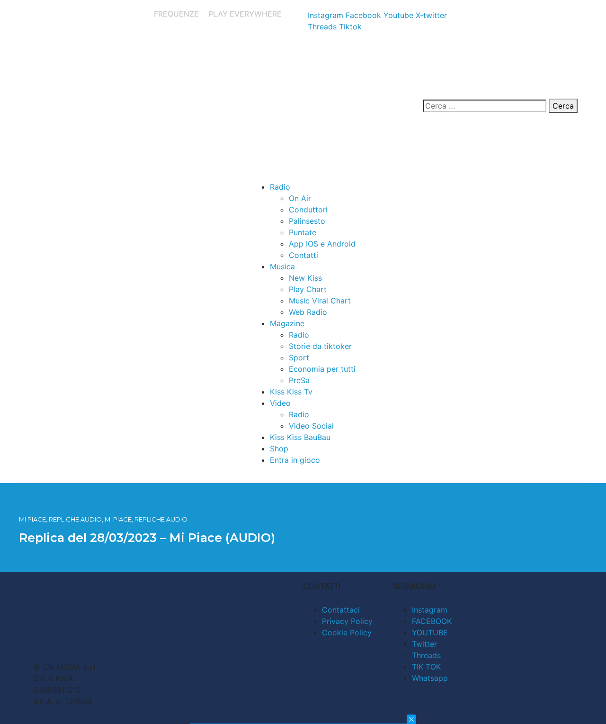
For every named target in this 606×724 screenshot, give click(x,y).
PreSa (299, 380)
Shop (279, 448)
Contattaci (341, 609)
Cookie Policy (347, 632)
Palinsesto (307, 221)
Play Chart (308, 289)
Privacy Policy (347, 621)
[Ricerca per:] (484, 106)
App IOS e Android (322, 243)
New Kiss (305, 278)
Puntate (302, 232)
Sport (299, 357)
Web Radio (308, 312)
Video (280, 403)
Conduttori (308, 209)
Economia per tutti (322, 369)
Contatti (303, 255)
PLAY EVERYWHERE (245, 13)
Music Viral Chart (320, 300)
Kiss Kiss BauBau (300, 437)
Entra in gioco (295, 460)
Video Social (311, 426)
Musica (282, 266)
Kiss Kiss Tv (291, 391)
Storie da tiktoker (320, 346)
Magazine (287, 323)
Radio (280, 187)
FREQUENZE (176, 13)
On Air (300, 198)
